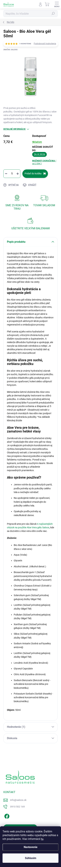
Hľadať (53, 13)
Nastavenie (30, 847)
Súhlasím (30, 858)
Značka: (10, 50)
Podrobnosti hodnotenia (45, 43)
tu (42, 839)
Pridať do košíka (33, 173)
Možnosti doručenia (44, 162)
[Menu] (57, 4)
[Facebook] (6, 816)
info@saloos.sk (18, 800)
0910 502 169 (17, 806)
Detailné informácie (14, 129)
